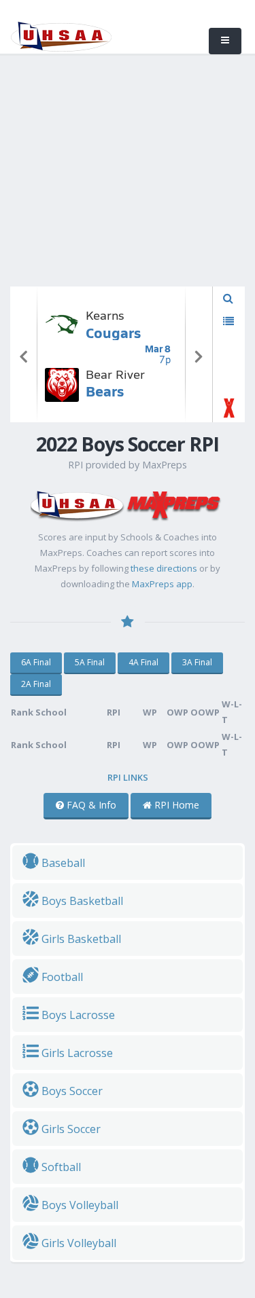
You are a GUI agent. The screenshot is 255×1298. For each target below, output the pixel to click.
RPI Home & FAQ (43, 166)
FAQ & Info (90, 804)
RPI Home (175, 804)
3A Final (197, 662)
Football (61, 976)
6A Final (36, 662)
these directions (164, 568)
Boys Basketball (81, 900)
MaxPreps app (162, 584)
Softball (60, 1167)
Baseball (62, 862)
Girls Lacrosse (76, 1052)
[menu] (225, 41)
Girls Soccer (70, 1128)
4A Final (143, 662)
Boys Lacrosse (77, 1014)
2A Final (36, 684)
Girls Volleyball (77, 1243)
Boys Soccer (71, 1090)
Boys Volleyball (78, 1205)
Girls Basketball (80, 938)
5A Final (90, 662)
